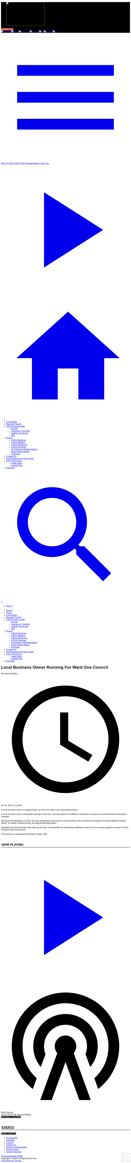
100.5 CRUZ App (14, 461)
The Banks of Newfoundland (24, 449)
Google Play (17, 465)
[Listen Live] (65, 916)
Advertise (10, 468)
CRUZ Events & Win (15, 426)
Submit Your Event (19, 433)
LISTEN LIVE (7, 29)
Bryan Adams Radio (20, 452)
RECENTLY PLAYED (11, 1117)
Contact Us (11, 456)
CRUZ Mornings (18, 440)
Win (13, 435)
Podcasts (15, 454)
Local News (11, 422)
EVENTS (8, 1127)
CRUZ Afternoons (19, 445)
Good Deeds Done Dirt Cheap (20, 458)
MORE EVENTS (8, 1134)
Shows (9, 438)
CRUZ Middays (18, 442)
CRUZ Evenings (18, 447)
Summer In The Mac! (20, 431)
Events (14, 429)
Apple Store (16, 463)
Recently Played (13, 424)
